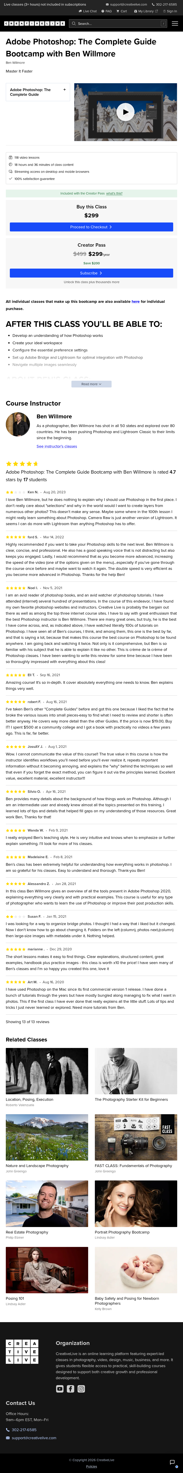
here (136, 301)
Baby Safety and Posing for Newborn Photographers (127, 1301)
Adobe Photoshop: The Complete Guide (30, 92)
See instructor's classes (57, 446)
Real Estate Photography (27, 1232)
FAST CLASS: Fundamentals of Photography (133, 1165)
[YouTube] (60, 1389)
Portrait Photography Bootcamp (122, 1232)
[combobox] (118, 23)
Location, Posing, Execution (29, 1099)
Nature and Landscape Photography (37, 1165)
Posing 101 (15, 1298)
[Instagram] (81, 1389)
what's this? (114, 193)
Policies (91, 1466)
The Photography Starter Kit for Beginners (131, 1099)
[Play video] (125, 112)
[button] (172, 1462)
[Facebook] (71, 1389)
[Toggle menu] (175, 23)
